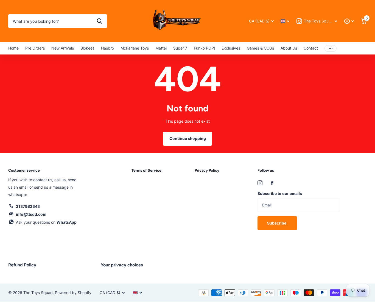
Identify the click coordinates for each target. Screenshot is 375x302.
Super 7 (180, 48)
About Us (289, 48)
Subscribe (277, 223)
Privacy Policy (207, 170)
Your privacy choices (122, 265)
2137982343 (28, 206)
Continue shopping (187, 138)
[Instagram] (260, 182)
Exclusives (231, 48)
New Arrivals (62, 48)
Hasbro (107, 48)
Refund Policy (22, 265)
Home (13, 48)
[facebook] (272, 183)
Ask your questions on (46, 222)
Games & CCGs (260, 48)
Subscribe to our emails (280, 193)
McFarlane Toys (135, 48)
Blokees (87, 48)
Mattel (161, 48)
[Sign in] (349, 21)
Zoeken (99, 21)
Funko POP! (204, 48)
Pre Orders (35, 48)
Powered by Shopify (73, 292)
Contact (311, 48)
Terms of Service (146, 170)
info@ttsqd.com (31, 214)
